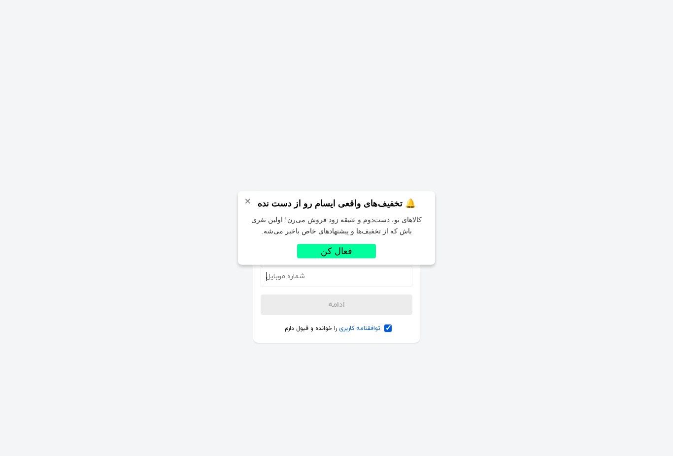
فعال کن (336, 251)
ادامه (336, 304)
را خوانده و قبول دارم (332, 328)
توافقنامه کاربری (359, 328)
